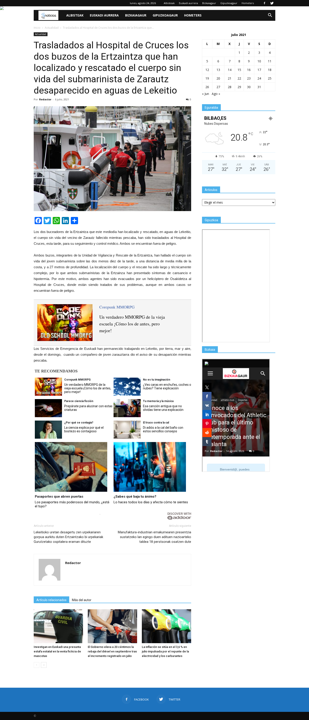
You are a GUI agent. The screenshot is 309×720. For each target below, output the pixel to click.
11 (269, 61)
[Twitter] (272, 3)
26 (207, 87)
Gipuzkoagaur (228, 3)
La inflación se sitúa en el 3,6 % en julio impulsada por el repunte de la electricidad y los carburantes (165, 651)
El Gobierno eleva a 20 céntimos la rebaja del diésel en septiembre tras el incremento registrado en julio (112, 651)
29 (239, 87)
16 (249, 70)
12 (207, 70)
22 (239, 78)
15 (239, 70)
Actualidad (40, 34)
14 (229, 70)
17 (259, 70)
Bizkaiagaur (209, 3)
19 (207, 78)
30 (249, 87)
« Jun (205, 94)
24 (259, 78)
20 (218, 78)
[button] (269, 15)
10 (259, 61)
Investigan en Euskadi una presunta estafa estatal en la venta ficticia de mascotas (57, 651)
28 (229, 87)
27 (218, 87)
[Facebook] (264, 3)
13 (218, 70)
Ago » (216, 94)
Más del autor (81, 600)
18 (269, 70)
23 (249, 78)
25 (269, 78)
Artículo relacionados (51, 600)
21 (229, 78)
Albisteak (169, 3)
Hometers (248, 3)
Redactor (45, 99)
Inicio (37, 28)
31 (259, 87)
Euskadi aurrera (188, 3)
